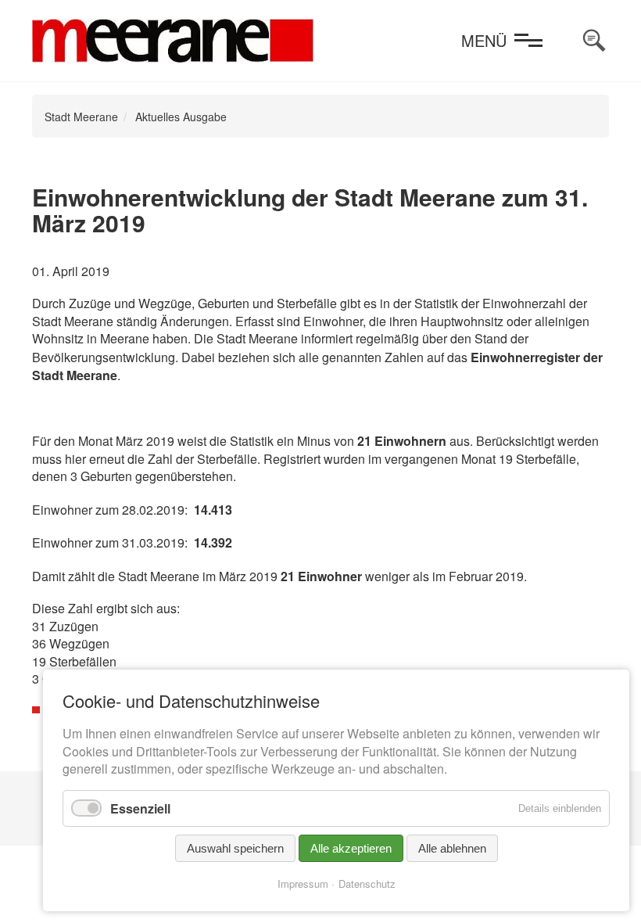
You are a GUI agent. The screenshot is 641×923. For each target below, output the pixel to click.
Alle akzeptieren (351, 848)
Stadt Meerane (81, 116)
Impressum (303, 883)
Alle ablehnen (452, 848)
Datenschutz (367, 883)
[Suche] (594, 40)
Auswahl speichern (235, 848)
